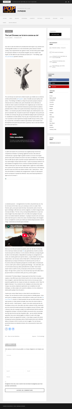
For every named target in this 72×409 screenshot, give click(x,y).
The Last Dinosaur (9, 56)
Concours (47, 18)
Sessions (55, 18)
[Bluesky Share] (9, 329)
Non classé (52, 123)
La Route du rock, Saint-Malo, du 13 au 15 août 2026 (24, 1)
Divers (4, 22)
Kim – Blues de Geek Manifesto (12, 336)
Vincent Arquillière (9, 37)
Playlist (51, 125)
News (10, 18)
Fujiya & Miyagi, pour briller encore (58, 66)
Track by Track (53, 129)
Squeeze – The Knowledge (38, 336)
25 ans (61, 18)
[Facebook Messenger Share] (13, 329)
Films (51, 114)
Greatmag (18, 406)
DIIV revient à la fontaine (57, 52)
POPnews (22, 11)
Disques (17, 18)
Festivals (39, 18)
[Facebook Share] (6, 329)
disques (51, 108)
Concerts (32, 18)
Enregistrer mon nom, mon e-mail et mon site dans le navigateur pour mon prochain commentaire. (23, 384)
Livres (51, 119)
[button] (66, 1)
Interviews (24, 18)
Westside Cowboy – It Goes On (59, 47)
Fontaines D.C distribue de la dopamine (58, 61)
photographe (20, 98)
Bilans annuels (13, 22)
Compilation (52, 100)
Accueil (5, 18)
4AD (24, 251)
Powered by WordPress (8, 406)
